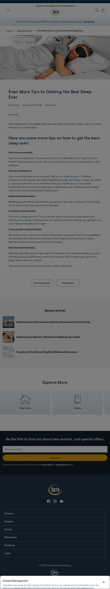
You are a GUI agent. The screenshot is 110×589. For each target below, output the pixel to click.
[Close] (104, 582)
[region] (55, 582)
